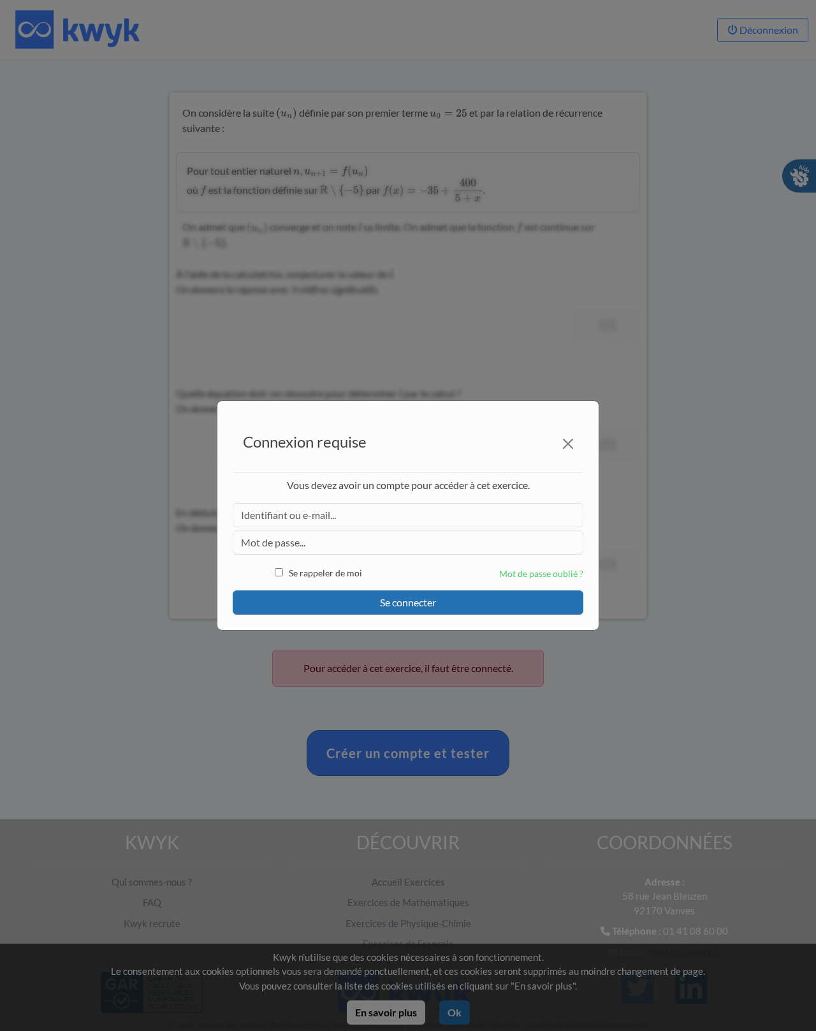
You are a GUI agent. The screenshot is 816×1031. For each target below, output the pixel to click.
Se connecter (408, 602)
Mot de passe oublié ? (541, 573)
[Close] (568, 444)
